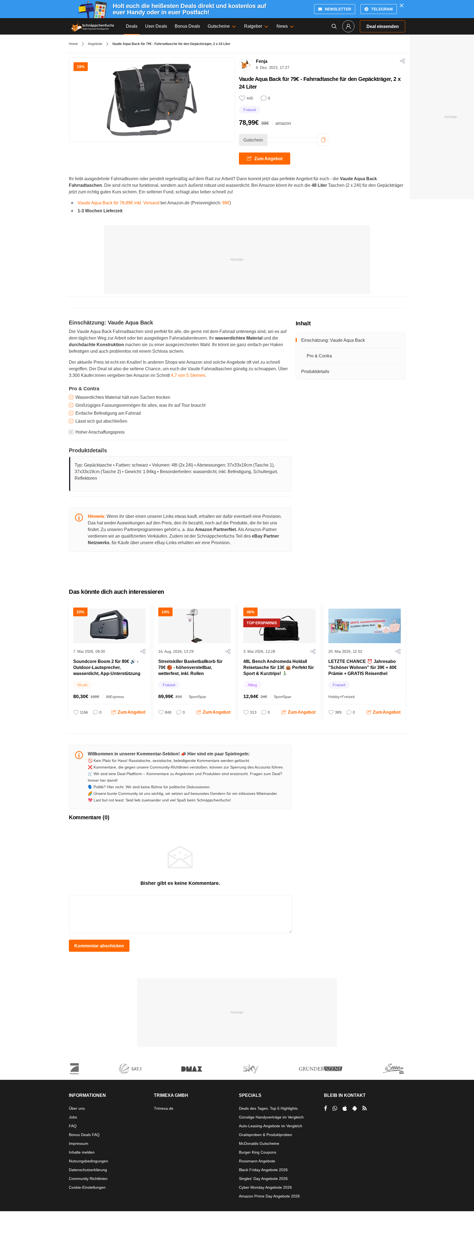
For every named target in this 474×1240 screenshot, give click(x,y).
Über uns (77, 1108)
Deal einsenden (382, 26)
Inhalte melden (82, 1152)
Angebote (95, 44)
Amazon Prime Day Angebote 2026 (269, 1196)
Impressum (78, 1143)
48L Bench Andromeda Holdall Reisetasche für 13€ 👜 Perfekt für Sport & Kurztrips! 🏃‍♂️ (278, 667)
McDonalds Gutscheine (259, 1143)
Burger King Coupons (257, 1152)
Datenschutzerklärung (88, 1170)
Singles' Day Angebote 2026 (263, 1178)
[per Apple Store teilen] (345, 1108)
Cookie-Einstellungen (87, 1187)
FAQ (73, 1126)
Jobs (73, 1117)
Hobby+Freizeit (341, 696)
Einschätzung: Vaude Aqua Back (333, 340)
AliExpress (115, 696)
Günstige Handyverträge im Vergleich (271, 1117)
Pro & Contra (319, 356)
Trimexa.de (163, 1108)
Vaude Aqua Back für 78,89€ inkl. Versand (118, 202)
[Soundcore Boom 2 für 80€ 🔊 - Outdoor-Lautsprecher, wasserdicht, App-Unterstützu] (109, 626)
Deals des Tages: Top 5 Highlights (268, 1108)
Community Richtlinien (88, 1178)
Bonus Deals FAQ (84, 1134)
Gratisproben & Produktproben (265, 1134)
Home (73, 44)
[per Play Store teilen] (354, 1108)
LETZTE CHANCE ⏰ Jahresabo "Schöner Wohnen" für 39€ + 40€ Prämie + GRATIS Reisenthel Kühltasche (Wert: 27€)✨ (362, 670)
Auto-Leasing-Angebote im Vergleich (270, 1126)
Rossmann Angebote (257, 1161)
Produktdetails (315, 371)
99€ (226, 202)
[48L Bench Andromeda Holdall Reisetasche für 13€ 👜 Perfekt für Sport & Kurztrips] (279, 626)
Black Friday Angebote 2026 (263, 1170)
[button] (323, 140)
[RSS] (364, 1108)
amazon (283, 123)
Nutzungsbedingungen (88, 1161)
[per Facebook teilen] (325, 1108)
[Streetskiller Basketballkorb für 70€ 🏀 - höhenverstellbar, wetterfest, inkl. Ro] (194, 626)
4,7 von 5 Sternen (188, 375)
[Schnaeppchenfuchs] (93, 26)
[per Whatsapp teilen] (334, 1108)
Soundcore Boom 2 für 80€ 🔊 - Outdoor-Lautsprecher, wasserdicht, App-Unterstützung (106, 667)
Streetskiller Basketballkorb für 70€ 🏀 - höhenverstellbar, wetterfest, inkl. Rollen (190, 667)
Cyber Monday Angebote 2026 (265, 1187)
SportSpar (197, 696)
